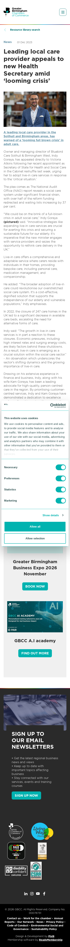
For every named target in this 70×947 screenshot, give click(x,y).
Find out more (35, 653)
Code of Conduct (17, 925)
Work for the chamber (37, 918)
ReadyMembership (50, 939)
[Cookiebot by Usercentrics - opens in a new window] (50, 405)
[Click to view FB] (44, 894)
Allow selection (35, 538)
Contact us (14, 918)
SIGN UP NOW (26, 795)
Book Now (35, 586)
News (8, 42)
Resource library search (25, 29)
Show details (51, 515)
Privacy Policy (55, 921)
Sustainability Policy (44, 929)
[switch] (61, 478)
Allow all (35, 526)
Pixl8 (51, 936)
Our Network (25, 921)
